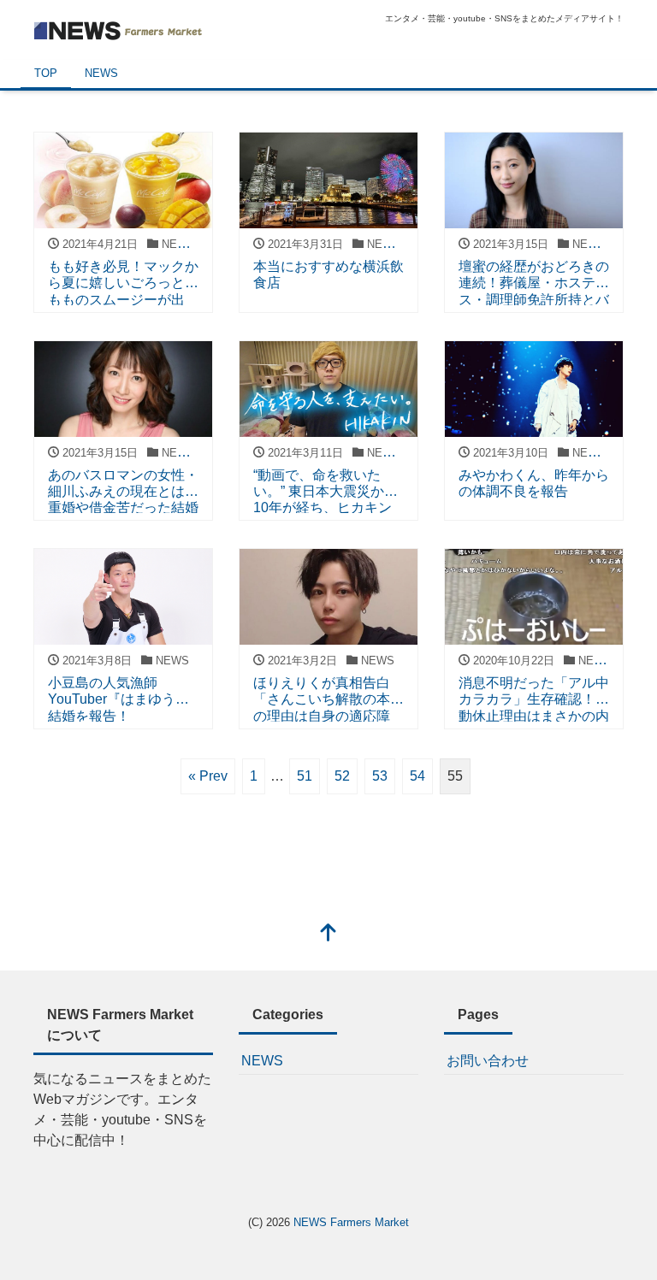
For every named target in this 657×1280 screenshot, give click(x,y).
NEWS (101, 73)
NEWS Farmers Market (351, 1222)
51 (304, 776)
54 (417, 776)
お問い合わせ (488, 1060)
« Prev (208, 776)
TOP (45, 73)
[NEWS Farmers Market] (118, 28)
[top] (328, 934)
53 (380, 776)
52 (342, 776)
